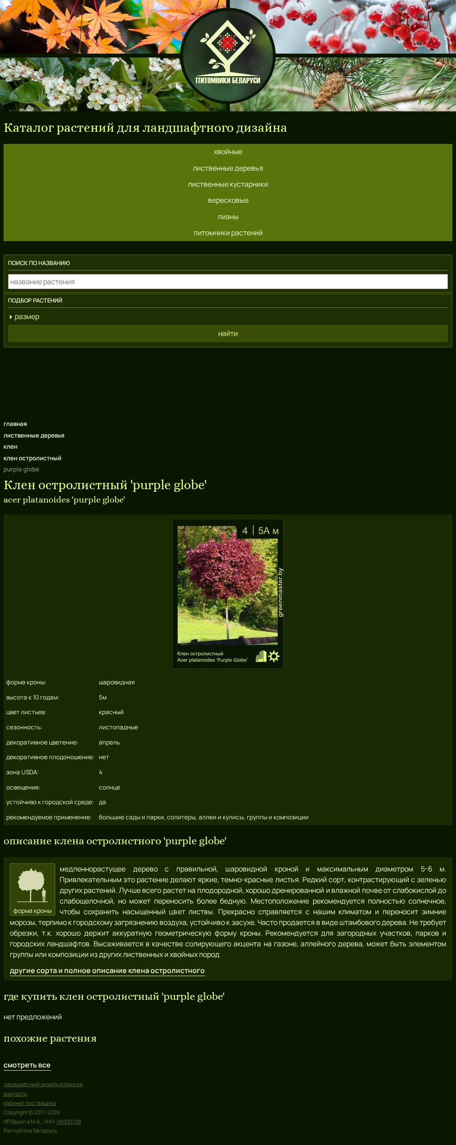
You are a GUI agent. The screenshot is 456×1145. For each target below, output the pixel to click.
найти (228, 333)
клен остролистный (32, 458)
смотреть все (27, 1065)
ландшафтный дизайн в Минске (43, 1084)
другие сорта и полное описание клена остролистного (107, 970)
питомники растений (228, 232)
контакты (15, 1093)
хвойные (228, 151)
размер (27, 316)
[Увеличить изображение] (228, 666)
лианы (228, 216)
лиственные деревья (228, 168)
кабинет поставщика (30, 1103)
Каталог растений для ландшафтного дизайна (145, 127)
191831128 (69, 1121)
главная (15, 424)
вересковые (228, 200)
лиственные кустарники (228, 184)
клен (10, 446)
